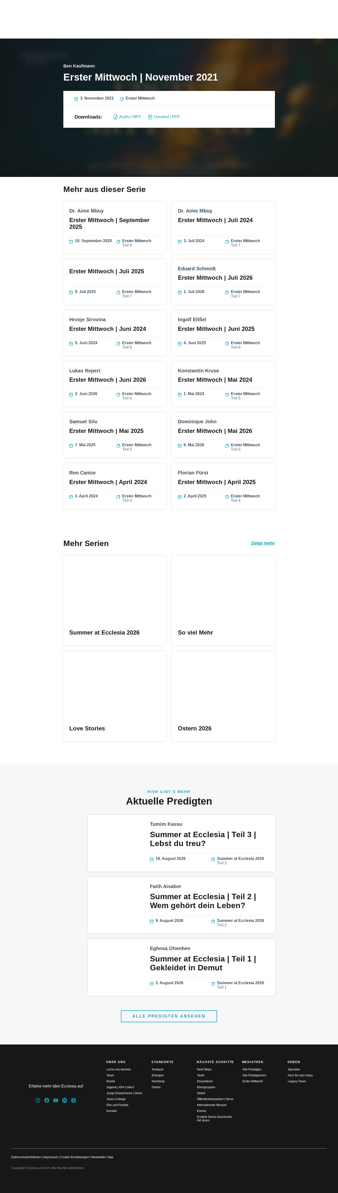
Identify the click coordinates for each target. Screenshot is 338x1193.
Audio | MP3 (130, 117)
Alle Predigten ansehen (169, 1016)
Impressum (50, 1157)
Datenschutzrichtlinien (26, 1157)
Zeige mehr (263, 543)
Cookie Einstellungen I (75, 1157)
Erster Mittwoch (140, 98)
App (110, 1157)
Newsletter (99, 1157)
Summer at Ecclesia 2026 (240, 860)
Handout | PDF (167, 117)
